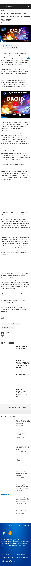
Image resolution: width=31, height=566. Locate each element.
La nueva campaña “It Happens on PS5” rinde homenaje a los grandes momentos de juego (22, 499)
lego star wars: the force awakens (12, 323)
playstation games (5, 327)
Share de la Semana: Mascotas (22, 511)
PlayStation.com (6, 554)
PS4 (28, 58)
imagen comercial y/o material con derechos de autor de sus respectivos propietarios (15, 547)
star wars (13, 327)
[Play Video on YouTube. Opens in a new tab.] (27, 41)
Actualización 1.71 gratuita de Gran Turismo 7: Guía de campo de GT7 (23, 447)
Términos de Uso (20, 554)
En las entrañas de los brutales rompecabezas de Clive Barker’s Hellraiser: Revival (23, 421)
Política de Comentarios (22, 557)
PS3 (3, 60)
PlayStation (9, 6)
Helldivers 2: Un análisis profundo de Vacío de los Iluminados (21, 473)
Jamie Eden (9, 45)
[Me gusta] (22, 425)
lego (3, 323)
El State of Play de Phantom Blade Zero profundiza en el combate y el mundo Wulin (22, 486)
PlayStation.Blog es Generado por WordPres (8, 560)
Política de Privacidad (7, 557)
